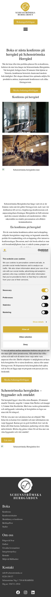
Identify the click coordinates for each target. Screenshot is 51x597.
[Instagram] (25, 592)
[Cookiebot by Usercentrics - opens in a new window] (38, 250)
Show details (38, 322)
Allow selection (25, 337)
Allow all (25, 329)
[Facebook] (18, 592)
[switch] (45, 298)
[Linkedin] (33, 592)
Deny (25, 344)
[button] (25, 29)
